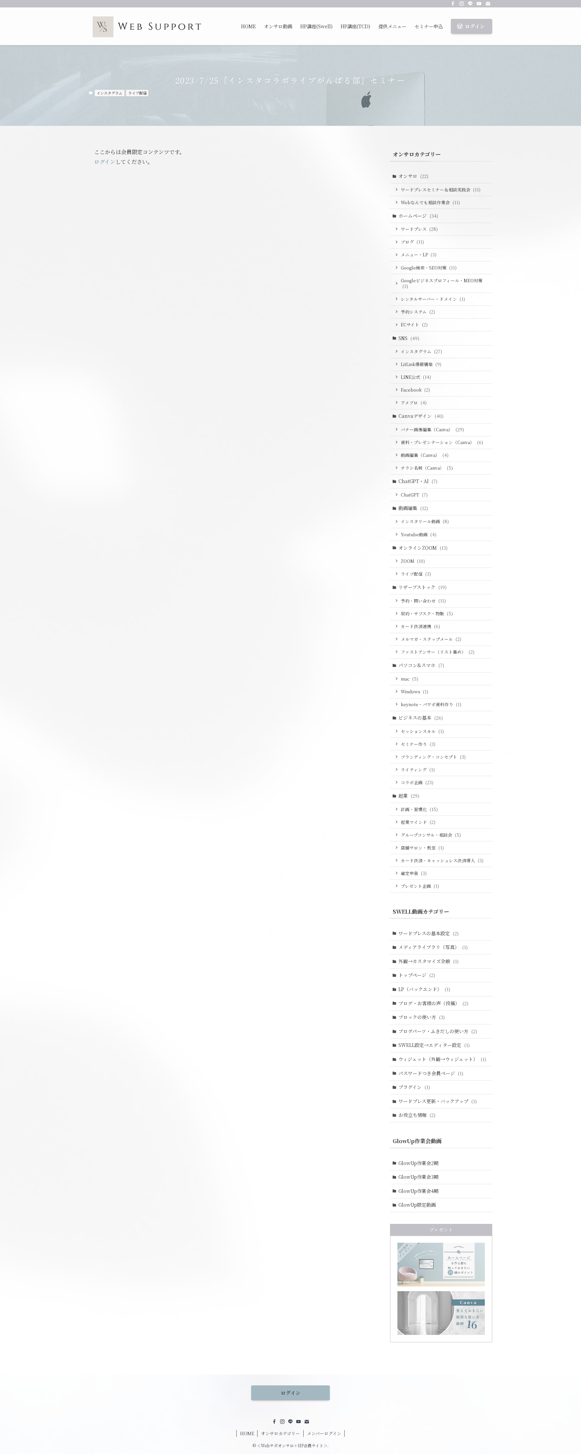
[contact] (487, 3)
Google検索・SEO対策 (429, 267)
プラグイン (414, 1087)
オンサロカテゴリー (280, 1433)
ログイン (104, 162)
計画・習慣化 (419, 809)
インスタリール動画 (425, 521)
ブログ (412, 242)
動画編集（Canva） (425, 455)
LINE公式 (416, 377)
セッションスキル (422, 731)
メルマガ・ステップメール (431, 639)
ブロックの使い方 (421, 1017)
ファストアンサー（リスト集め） (437, 652)
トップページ (416, 975)
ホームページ (418, 215)
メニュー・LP (418, 254)
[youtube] (479, 3)
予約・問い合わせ (423, 600)
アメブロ (414, 402)
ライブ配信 (137, 93)
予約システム (418, 311)
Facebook (415, 390)
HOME (247, 1433)
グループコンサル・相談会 (431, 835)
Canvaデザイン (420, 415)
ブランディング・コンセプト (433, 757)
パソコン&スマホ (421, 665)
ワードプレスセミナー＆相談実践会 (440, 189)
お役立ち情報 (416, 1115)
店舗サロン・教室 (422, 847)
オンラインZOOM (423, 547)
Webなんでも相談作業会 (430, 202)
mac (409, 679)
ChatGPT (414, 495)
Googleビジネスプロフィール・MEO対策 (441, 283)
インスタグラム (109, 93)
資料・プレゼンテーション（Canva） (442, 442)
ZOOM (413, 561)
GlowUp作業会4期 (418, 1191)
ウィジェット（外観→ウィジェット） (442, 1059)
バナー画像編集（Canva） (432, 429)
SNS (408, 338)
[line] (470, 3)
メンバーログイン (324, 1433)
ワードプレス (419, 229)
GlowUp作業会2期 (418, 1163)
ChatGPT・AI (417, 481)
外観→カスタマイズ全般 (428, 961)
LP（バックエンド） (424, 989)
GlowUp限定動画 (417, 1204)
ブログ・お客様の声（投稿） (433, 1003)
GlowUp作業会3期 (418, 1176)
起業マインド (418, 822)
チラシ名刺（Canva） (427, 468)
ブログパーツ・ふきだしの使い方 (437, 1031)
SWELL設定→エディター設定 (434, 1045)
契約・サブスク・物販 (427, 613)
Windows (414, 691)
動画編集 (413, 508)
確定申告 (414, 873)
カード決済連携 (420, 626)
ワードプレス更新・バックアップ (437, 1101)
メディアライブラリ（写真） (433, 947)
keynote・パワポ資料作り (431, 704)
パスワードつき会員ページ (430, 1073)
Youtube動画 (418, 534)
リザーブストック (422, 587)
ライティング (418, 769)
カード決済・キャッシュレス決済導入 (442, 860)
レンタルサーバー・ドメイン (433, 299)
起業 (408, 795)
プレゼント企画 (420, 886)
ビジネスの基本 (420, 717)
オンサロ (413, 176)
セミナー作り (418, 744)
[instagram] (461, 3)
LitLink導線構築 (421, 364)
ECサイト (414, 324)
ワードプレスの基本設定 (428, 933)
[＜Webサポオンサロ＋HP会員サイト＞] (147, 26)
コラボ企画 (417, 782)
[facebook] (453, 3)
